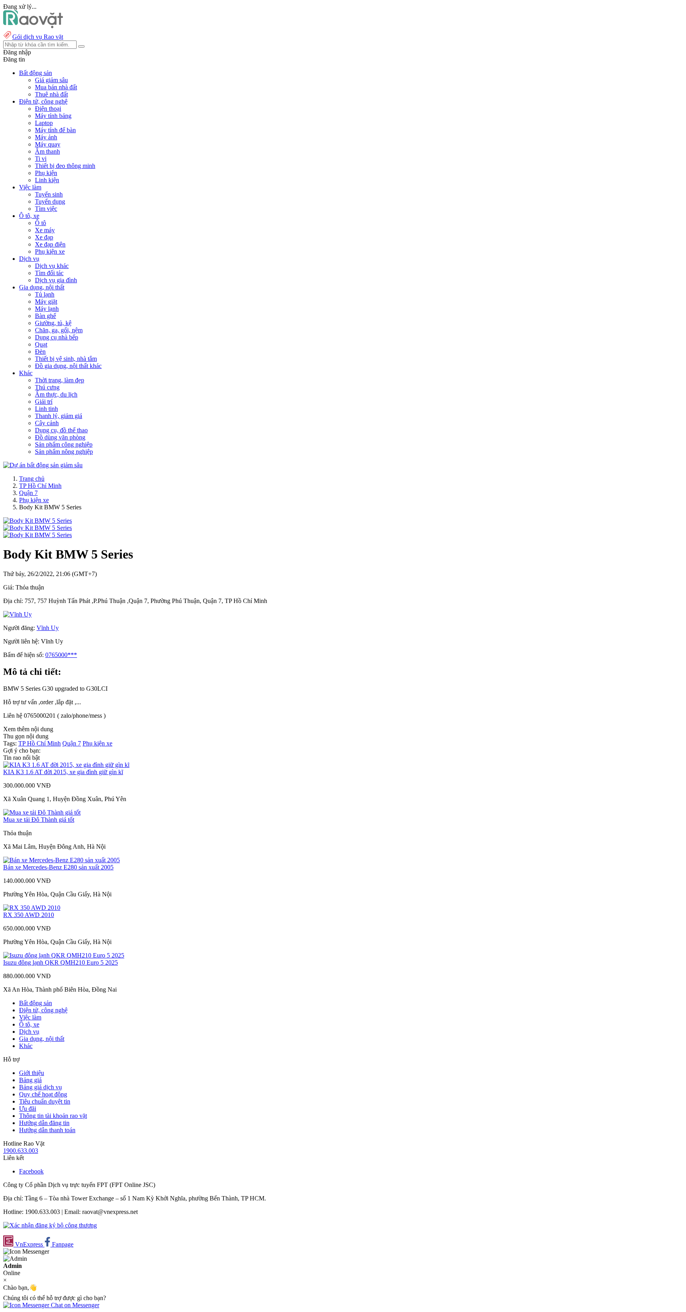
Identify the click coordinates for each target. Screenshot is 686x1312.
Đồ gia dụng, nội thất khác (68, 365)
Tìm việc (46, 208)
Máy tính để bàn (55, 130)
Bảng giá (30, 1080)
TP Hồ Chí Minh (40, 485)
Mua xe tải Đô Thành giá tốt (38, 819)
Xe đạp (44, 237)
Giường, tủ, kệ (53, 323)
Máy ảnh (46, 137)
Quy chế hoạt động (43, 1094)
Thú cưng (47, 387)
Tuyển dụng (50, 201)
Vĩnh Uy (48, 627)
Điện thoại (48, 108)
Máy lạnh (47, 308)
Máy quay (47, 144)
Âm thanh (47, 151)
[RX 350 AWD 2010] (31, 907)
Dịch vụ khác (52, 265)
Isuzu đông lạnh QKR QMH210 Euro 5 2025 (60, 962)
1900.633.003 (20, 1150)
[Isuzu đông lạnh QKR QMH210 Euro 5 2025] (63, 955)
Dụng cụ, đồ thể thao (61, 430)
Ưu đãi (27, 1108)
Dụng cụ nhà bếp (56, 337)
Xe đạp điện (50, 244)
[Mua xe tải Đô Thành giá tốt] (42, 812)
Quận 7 (28, 492)
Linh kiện (47, 180)
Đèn (40, 351)
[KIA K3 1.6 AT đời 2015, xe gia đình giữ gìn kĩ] (66, 764)
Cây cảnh (47, 423)
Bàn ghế (45, 315)
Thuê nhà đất (51, 94)
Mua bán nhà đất (56, 87)
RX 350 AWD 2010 (28, 914)
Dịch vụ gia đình (56, 280)
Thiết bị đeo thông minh (65, 165)
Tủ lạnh (44, 294)
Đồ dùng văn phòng (60, 437)
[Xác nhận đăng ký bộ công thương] (50, 1225)
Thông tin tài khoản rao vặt (53, 1115)
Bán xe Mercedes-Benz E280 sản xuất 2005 (58, 867)
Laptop (44, 122)
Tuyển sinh (49, 194)
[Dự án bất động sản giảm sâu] (43, 465)
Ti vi (40, 158)
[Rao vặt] (33, 26)
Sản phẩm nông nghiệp (64, 451)
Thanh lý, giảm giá (58, 415)
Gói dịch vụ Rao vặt (37, 36)
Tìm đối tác (49, 273)
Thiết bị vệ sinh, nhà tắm (66, 358)
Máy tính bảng (53, 115)
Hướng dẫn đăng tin (44, 1122)
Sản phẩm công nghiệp (63, 444)
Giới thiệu (31, 1072)
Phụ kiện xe (50, 251)
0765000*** (61, 654)
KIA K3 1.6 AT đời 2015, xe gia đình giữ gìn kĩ (63, 772)
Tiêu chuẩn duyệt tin (44, 1101)
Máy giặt (46, 301)
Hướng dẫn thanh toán (47, 1130)
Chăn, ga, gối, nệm (59, 330)
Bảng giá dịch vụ (40, 1087)
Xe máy (45, 230)
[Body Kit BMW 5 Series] (37, 520)
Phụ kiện (46, 173)
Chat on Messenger (74, 1305)
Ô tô (40, 223)
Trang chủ (31, 478)
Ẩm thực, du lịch (56, 394)
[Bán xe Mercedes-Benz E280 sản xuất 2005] (61, 860)
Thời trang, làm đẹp (59, 380)
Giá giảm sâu (51, 80)
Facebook (31, 1171)
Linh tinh (46, 408)
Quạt (41, 344)
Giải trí (43, 401)
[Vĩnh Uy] (17, 614)
